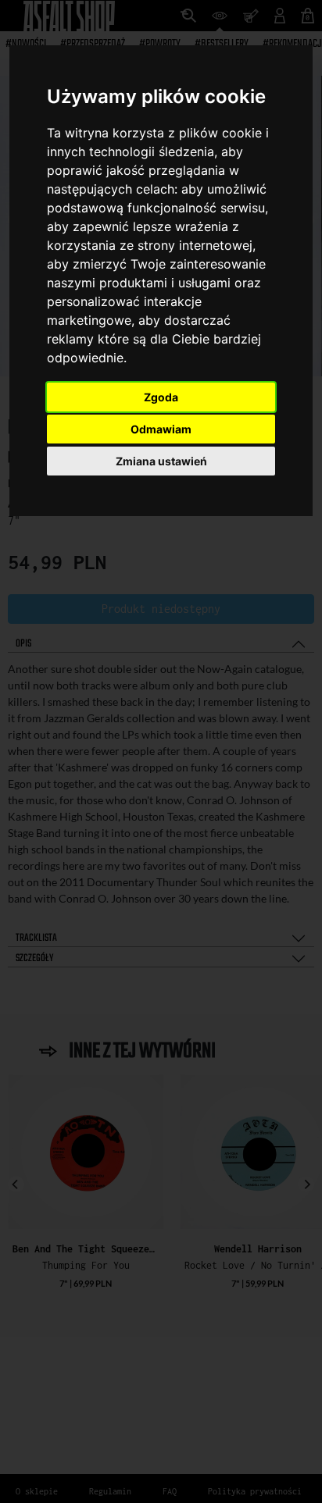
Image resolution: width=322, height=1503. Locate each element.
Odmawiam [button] (161, 429)
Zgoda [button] (161, 397)
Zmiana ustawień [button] (161, 461)
